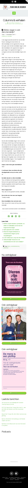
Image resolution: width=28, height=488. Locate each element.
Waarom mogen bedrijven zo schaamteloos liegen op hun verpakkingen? (12, 233)
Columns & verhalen (7, 36)
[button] (14, 13)
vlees (8, 246)
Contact (17, 479)
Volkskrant (5, 248)
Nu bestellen (15, 299)
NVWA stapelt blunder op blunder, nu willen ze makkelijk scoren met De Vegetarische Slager (14, 225)
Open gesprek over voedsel (11, 229)
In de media (13, 478)
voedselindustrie (15, 246)
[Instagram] (12, 1)
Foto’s (11, 479)
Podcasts (23, 477)
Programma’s (20, 478)
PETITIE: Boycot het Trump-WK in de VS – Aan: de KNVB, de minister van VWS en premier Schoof (14, 409)
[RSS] (15, 1)
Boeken (7, 478)
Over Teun (5, 477)
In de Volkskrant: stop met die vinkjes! (14, 237)
